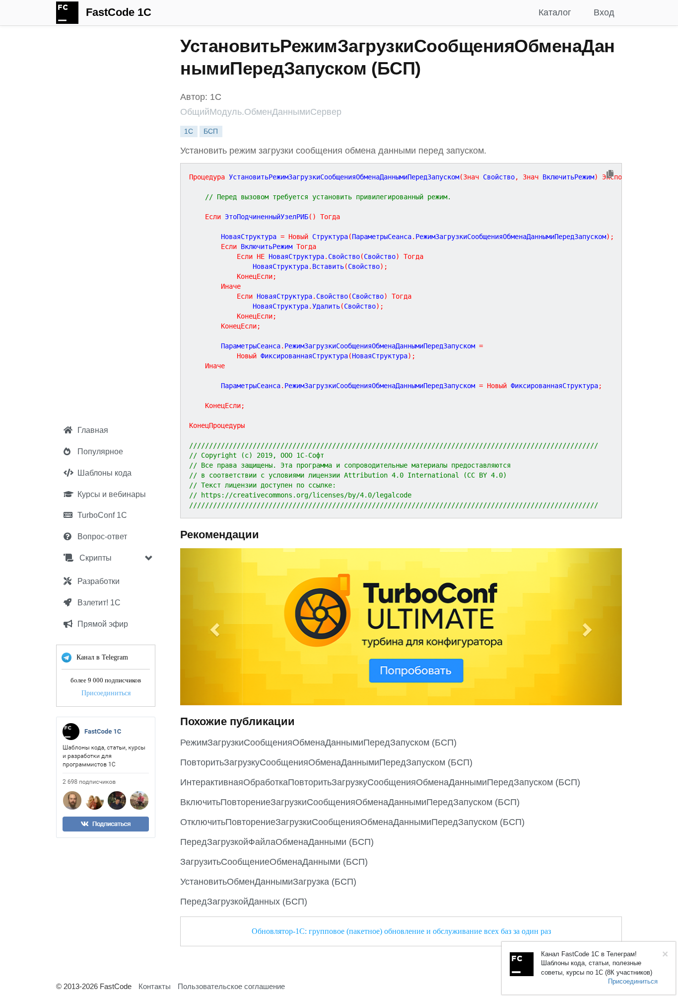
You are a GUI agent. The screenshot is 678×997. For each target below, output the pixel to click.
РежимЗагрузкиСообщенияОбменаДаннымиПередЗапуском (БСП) (318, 743)
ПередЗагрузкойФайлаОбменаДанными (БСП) (277, 842)
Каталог (555, 12)
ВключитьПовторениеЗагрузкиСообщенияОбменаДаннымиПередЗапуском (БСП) (350, 802)
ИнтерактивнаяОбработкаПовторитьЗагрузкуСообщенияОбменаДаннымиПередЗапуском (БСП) (380, 782)
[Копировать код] (610, 174)
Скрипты (94, 558)
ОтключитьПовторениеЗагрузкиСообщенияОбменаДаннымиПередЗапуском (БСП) (352, 822)
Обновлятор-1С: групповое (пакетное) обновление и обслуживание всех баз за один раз (401, 931)
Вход (604, 12)
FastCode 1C (118, 12)
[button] (213, 626)
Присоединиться (106, 693)
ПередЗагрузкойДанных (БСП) (243, 902)
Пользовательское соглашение (231, 986)
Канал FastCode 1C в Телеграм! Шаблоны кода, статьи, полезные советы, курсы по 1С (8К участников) (596, 963)
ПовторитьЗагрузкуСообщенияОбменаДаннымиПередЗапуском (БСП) (326, 762)
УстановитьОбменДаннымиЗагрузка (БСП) (268, 882)
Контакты (154, 986)
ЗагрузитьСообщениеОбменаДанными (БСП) (274, 862)
